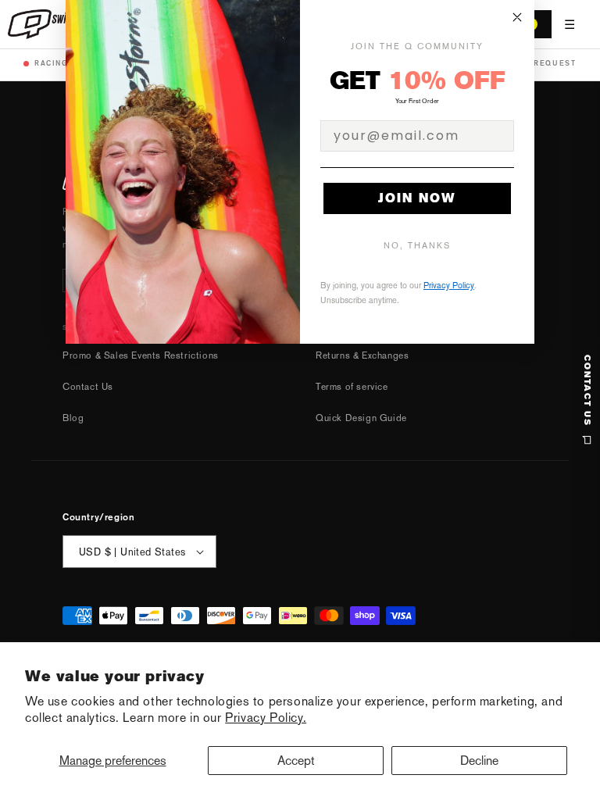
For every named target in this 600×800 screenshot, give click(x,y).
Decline (479, 760)
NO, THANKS (417, 246)
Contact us (587, 391)
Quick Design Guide (361, 417)
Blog (73, 417)
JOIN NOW (417, 198)
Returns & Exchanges (362, 355)
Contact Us (87, 386)
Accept (296, 760)
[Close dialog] (517, 17)
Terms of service (352, 386)
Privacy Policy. (265, 717)
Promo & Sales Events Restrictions (140, 355)
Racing (51, 63)
